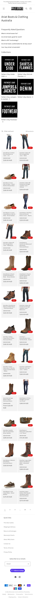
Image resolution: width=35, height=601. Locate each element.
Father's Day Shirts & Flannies (25, 75)
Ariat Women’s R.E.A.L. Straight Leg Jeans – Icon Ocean (25, 399)
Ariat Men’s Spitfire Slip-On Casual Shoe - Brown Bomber (8, 432)
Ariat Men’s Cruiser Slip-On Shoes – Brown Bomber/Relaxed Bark (9, 184)
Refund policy (11, 594)
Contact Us (7, 544)
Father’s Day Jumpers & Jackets (8, 98)
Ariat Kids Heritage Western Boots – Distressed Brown (8, 399)
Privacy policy (19, 594)
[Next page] (30, 510)
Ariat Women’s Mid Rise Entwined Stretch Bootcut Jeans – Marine (26, 214)
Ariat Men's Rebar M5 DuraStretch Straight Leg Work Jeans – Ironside (25, 185)
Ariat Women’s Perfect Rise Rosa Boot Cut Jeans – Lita (8, 154)
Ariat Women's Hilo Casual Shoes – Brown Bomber (8, 493)
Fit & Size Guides (9, 523)
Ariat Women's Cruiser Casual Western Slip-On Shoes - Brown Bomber (9, 214)
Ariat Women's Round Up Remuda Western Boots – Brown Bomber (9, 275)
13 (25, 509)
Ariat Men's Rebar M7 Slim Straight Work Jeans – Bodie (25, 154)
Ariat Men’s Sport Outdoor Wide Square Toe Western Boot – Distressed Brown (25, 494)
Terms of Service (9, 548)
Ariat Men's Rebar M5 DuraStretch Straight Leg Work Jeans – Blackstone (25, 307)
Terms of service (29, 594)
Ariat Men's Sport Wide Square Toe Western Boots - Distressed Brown (25, 462)
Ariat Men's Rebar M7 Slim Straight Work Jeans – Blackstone (8, 244)
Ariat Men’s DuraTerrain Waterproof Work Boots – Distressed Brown (9, 307)
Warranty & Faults (9, 535)
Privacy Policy (8, 552)
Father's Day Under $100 (8, 75)
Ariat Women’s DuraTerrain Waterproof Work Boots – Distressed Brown (26, 245)
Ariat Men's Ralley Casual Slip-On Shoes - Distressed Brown (9, 338)
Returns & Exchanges (10, 531)
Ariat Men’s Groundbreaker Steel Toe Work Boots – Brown (26, 338)
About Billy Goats (9, 539)
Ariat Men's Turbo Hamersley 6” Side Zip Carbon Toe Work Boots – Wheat (9, 369)
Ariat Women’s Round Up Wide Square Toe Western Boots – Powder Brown (25, 276)
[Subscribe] (28, 564)
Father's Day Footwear (9, 120)
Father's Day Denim (24, 97)
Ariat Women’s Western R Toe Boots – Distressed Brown (9, 461)
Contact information (23, 597)
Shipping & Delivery (9, 527)
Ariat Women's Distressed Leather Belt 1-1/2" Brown (26, 432)
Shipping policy (12, 597)
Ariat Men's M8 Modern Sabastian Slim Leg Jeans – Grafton (25, 368)
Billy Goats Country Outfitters (16, 592)
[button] (4, 9)
